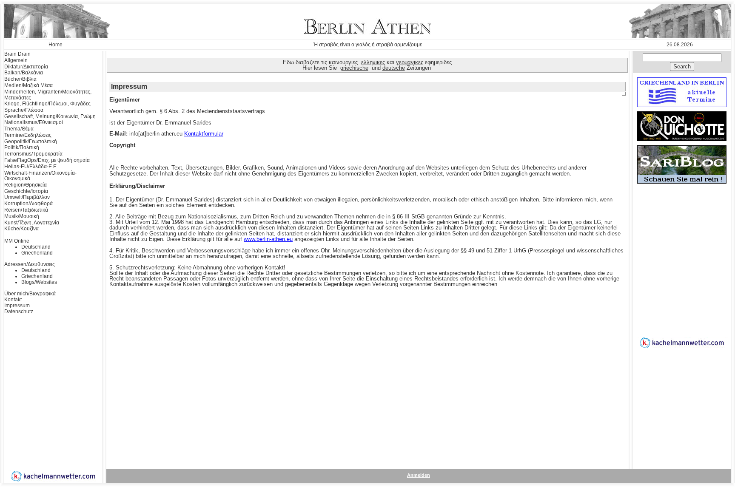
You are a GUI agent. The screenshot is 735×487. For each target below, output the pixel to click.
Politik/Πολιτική (21, 147)
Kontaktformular (203, 133)
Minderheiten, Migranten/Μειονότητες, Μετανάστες (47, 95)
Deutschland (36, 247)
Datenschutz (18, 311)
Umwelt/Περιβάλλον (27, 197)
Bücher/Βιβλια (20, 79)
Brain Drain (17, 54)
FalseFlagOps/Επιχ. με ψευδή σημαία (47, 160)
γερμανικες (409, 62)
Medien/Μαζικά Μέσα (28, 85)
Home (55, 45)
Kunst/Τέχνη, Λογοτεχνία (31, 223)
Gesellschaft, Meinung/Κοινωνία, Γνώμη (50, 116)
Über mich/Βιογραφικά (30, 294)
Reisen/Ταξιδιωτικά (26, 210)
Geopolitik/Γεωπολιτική (30, 141)
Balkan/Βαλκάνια (23, 73)
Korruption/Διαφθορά (28, 204)
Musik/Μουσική (21, 216)
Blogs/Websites (39, 282)
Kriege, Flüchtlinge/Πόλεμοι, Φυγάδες (47, 104)
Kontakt (13, 300)
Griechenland (37, 253)
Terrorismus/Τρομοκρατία (33, 154)
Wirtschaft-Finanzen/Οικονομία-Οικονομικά (40, 176)
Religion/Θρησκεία (25, 185)
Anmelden (418, 475)
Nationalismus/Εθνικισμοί (33, 122)
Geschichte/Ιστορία (26, 191)
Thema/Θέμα (19, 129)
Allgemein (16, 60)
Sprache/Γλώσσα (23, 110)
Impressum (17, 306)
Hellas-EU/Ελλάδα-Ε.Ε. (31, 167)
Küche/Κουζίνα (21, 229)
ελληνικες (373, 62)
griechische (354, 68)
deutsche (393, 68)
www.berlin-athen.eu (268, 239)
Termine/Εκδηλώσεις (27, 135)
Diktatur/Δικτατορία (26, 67)
